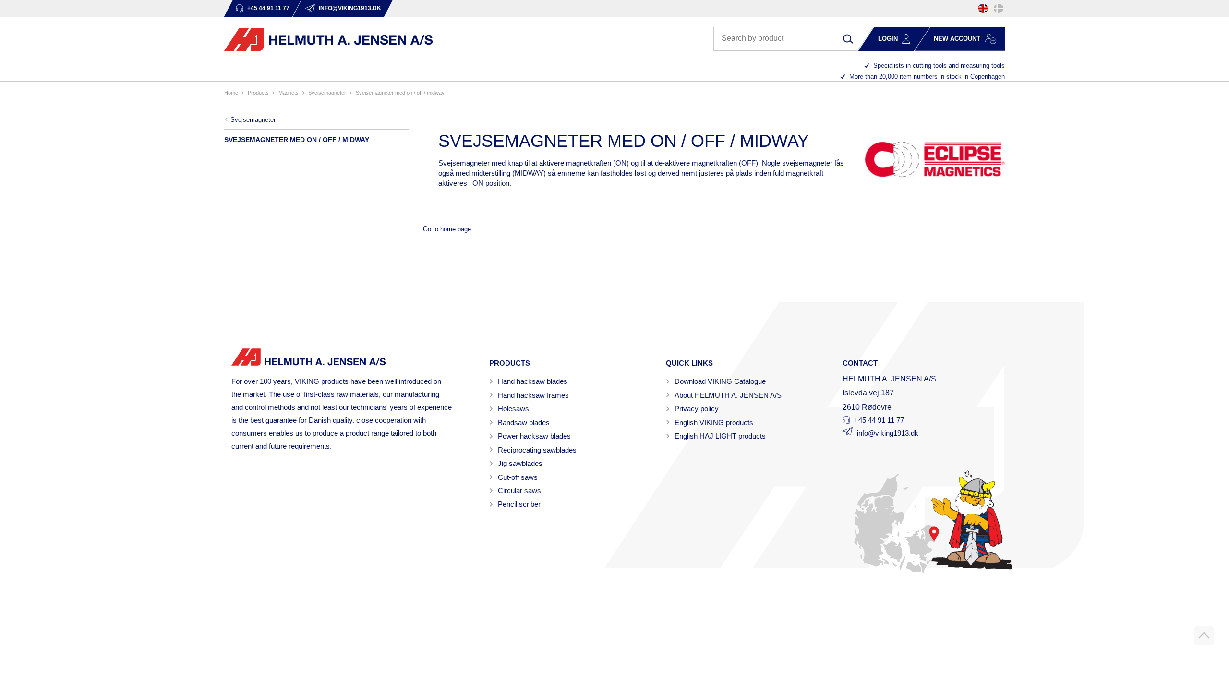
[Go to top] (1204, 635)
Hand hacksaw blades (532, 381)
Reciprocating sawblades (537, 450)
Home (231, 92)
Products (258, 92)
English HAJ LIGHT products (720, 436)
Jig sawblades (520, 463)
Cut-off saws (518, 477)
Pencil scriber (519, 504)
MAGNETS (288, 92)
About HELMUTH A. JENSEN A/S (728, 395)
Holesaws (513, 409)
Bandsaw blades (524, 422)
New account (957, 38)
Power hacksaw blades (534, 436)
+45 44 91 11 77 (879, 420)
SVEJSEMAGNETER (327, 92)
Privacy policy (697, 409)
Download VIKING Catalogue (720, 381)
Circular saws (519, 491)
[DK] (998, 8)
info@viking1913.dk (887, 433)
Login (888, 38)
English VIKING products (714, 422)
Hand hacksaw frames (533, 395)
